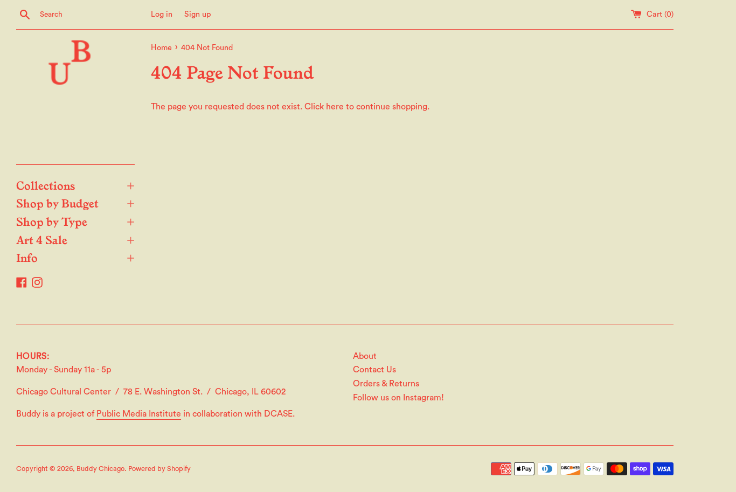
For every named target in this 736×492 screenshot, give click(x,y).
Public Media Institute (138, 414)
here (335, 106)
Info (75, 257)
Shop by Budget (75, 202)
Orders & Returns (386, 383)
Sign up (197, 14)
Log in (161, 14)
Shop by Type (75, 221)
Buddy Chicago (100, 469)
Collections (75, 184)
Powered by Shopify (159, 469)
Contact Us (374, 369)
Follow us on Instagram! (398, 397)
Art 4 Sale (75, 239)
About (365, 356)
